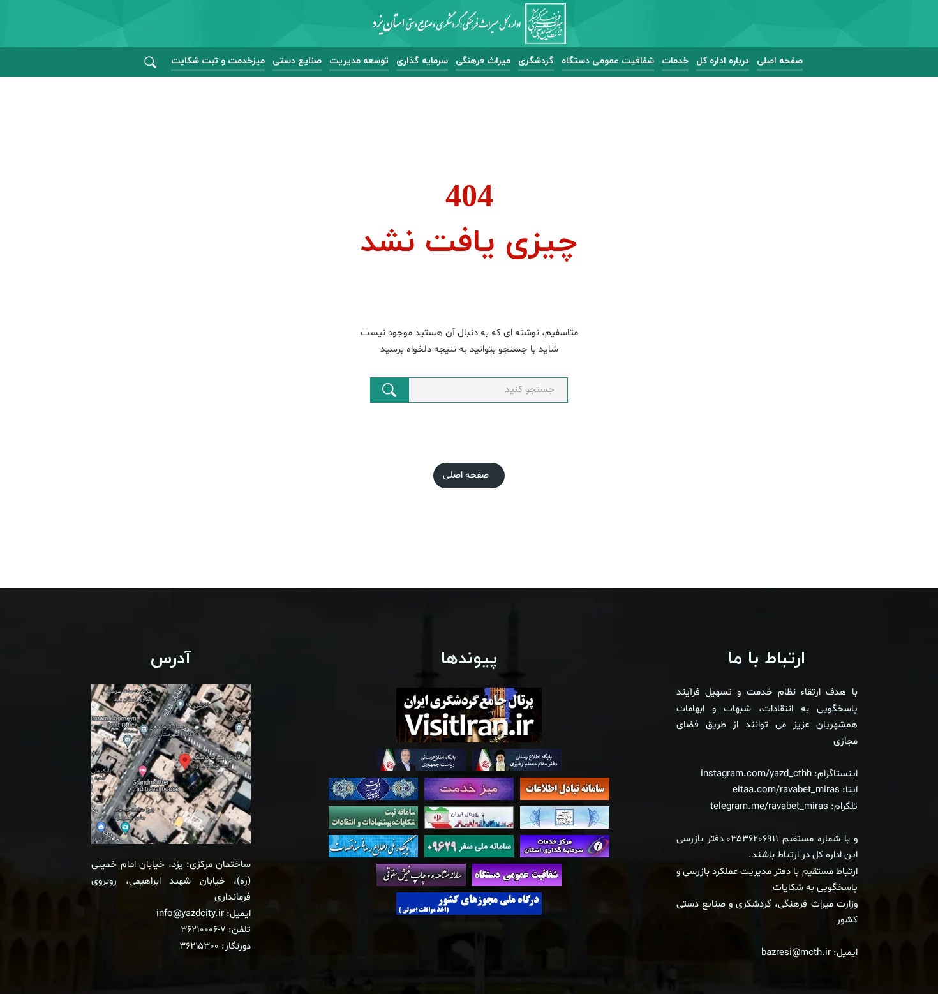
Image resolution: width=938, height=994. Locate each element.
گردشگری (536, 61)
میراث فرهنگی (483, 61)
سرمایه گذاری (422, 61)
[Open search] (150, 63)
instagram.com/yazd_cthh (756, 774)
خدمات (675, 61)
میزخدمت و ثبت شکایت (218, 61)
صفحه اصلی (780, 61)
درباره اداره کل (722, 61)
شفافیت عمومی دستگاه (608, 61)
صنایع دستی (297, 61)
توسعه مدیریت (359, 61)
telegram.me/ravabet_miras (769, 806)
